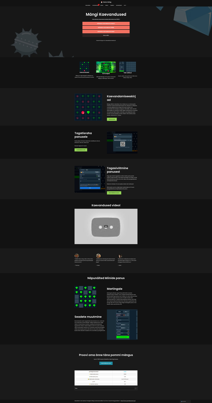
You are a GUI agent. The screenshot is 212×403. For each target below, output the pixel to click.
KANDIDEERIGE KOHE (80, 149)
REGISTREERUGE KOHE (106, 363)
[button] (90, 5)
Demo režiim (106, 35)
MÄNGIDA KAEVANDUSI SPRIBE (106, 27)
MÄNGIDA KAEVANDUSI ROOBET (106, 31)
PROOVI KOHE (112, 119)
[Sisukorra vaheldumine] (135, 388)
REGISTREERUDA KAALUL (114, 192)
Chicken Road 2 (95, 5)
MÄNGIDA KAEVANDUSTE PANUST (106, 23)
